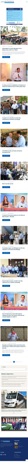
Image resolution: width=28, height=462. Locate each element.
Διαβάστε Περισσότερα (6, 155)
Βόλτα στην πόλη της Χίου (7, 183)
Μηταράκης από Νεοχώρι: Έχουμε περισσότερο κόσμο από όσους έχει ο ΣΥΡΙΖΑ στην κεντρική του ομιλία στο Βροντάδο (14, 346)
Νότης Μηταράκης (10, 83)
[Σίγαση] (24, 431)
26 (10, 361)
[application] (14, 425)
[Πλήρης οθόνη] (25, 431)
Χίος (13, 83)
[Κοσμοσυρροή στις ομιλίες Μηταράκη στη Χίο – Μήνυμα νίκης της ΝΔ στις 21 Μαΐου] (14, 35)
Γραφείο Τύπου (10, 343)
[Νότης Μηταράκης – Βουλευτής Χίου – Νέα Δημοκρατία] (7, 1)
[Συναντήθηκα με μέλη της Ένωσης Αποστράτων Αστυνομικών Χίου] (14, 138)
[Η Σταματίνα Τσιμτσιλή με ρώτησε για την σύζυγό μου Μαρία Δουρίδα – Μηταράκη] (14, 202)
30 (17, 361)
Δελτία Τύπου (9, 46)
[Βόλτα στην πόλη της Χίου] (14, 171)
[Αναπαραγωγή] (2, 431)
